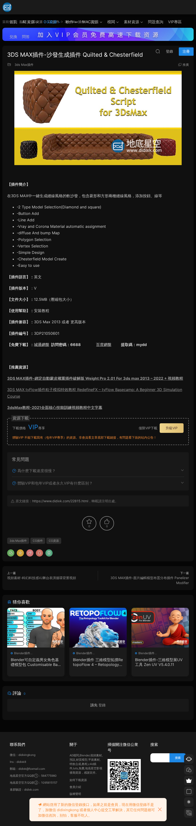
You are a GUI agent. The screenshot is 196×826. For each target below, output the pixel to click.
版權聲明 (75, 794)
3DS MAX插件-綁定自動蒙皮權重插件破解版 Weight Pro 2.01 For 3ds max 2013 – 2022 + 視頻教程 (95, 378)
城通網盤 (41, 344)
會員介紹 (75, 787)
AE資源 (28, 21)
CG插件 (38, 540)
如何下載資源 (78, 780)
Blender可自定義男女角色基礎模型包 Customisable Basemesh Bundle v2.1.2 (35, 662)
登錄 (102, 705)
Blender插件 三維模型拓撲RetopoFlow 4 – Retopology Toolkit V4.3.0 (98, 662)
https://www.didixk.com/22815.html (60, 501)
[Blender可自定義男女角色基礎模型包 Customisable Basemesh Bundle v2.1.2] (36, 627)
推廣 (186, 65)
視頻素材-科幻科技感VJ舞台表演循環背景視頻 (41, 578)
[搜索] (157, 51)
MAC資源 (90, 21)
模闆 (111, 21)
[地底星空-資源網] (7, 7)
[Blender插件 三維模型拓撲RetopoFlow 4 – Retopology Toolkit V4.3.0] (98, 627)
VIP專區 (175, 21)
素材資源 (131, 21)
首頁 (13, 21)
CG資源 (50, 21)
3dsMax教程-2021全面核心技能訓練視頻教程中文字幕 (54, 407)
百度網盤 (103, 344)
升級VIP (172, 428)
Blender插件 (22, 653)
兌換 (13, 36)
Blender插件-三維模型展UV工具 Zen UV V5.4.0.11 (159, 662)
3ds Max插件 (24, 65)
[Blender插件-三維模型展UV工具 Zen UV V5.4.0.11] (160, 627)
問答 (26, 36)
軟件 (69, 21)
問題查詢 (155, 21)
